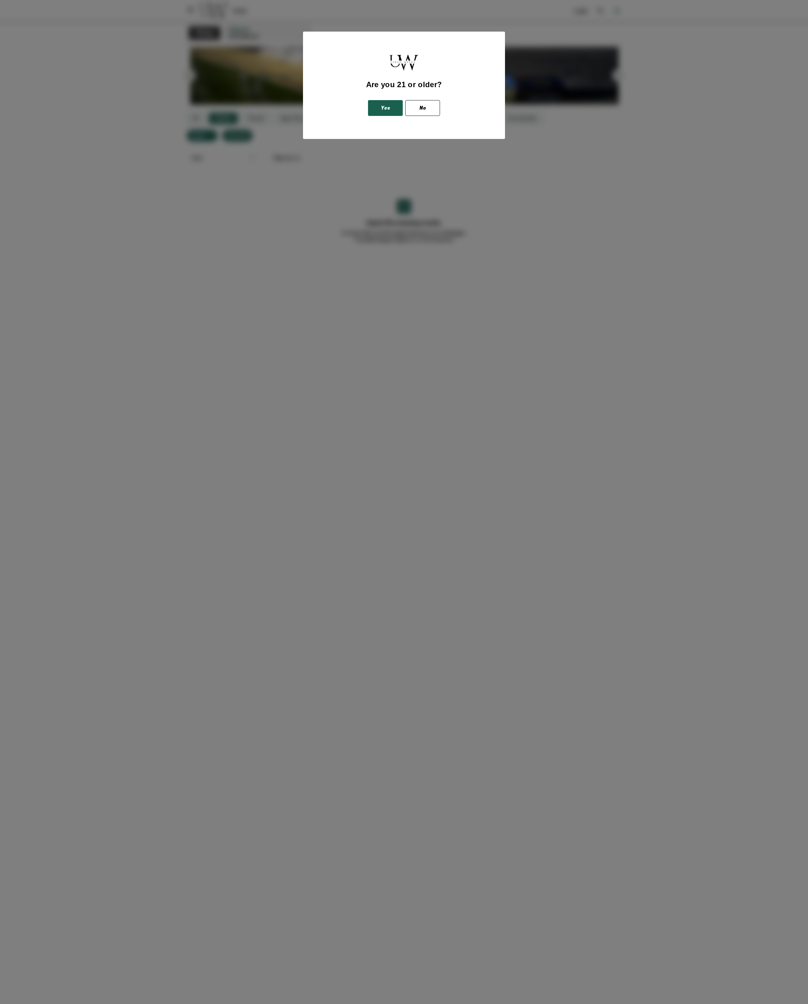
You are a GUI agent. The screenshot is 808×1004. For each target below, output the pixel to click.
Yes (385, 108)
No (422, 108)
